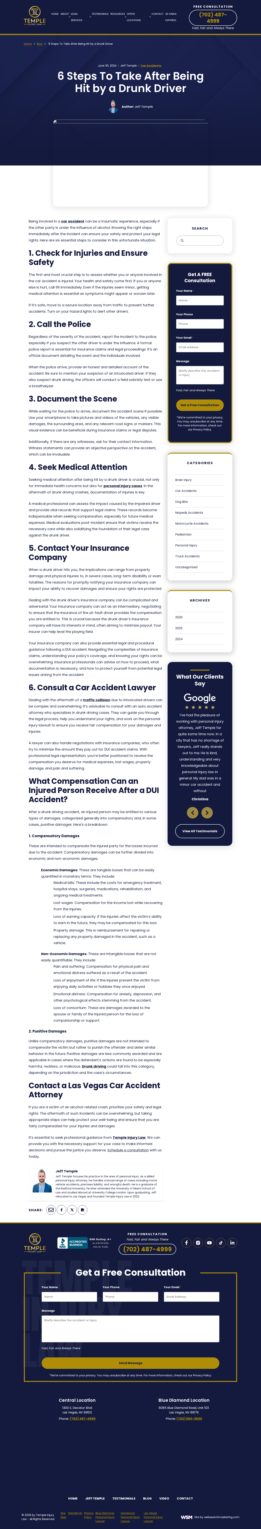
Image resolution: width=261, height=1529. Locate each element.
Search (200, 228)
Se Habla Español (171, 17)
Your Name (185, 291)
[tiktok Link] (221, 1243)
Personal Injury (186, 545)
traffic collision (96, 700)
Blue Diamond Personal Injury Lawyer (105, 1517)
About (65, 14)
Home (55, 14)
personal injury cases (123, 485)
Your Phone (184, 314)
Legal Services (76, 17)
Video (164, 1498)
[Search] (181, 240)
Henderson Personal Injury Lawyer (130, 1517)
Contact (158, 14)
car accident (72, 221)
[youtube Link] (209, 1243)
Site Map (63, 1515)
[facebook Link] (186, 1243)
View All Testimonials (199, 831)
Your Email (184, 338)
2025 (178, 628)
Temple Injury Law (129, 1137)
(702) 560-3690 (189, 1419)
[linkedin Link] (232, 1243)
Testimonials (100, 14)
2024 (179, 639)
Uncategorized (186, 567)
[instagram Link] (198, 1243)
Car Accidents (151, 66)
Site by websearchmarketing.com (216, 1517)
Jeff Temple (144, 106)
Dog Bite (181, 502)
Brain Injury (183, 480)
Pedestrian (183, 534)
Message (182, 361)
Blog (39, 44)
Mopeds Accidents (189, 512)
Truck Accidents (187, 556)
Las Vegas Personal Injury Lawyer (153, 1517)
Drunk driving (94, 1066)
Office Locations (134, 17)
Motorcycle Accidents (191, 523)
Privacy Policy (89, 1515)
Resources (117, 14)
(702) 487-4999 (213, 17)
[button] (192, 812)
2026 (178, 617)
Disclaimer (75, 1513)
